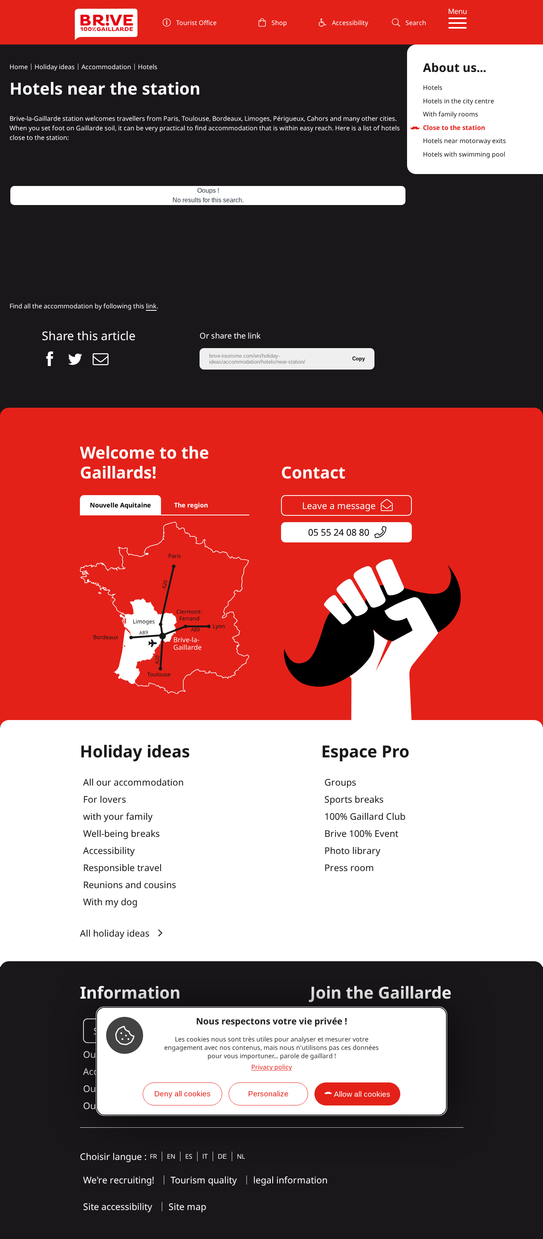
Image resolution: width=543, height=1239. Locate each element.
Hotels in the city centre (458, 101)
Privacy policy (271, 1067)
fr (153, 1156)
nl (241, 1156)
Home (19, 66)
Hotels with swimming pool (464, 154)
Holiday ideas (55, 66)
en (171, 1156)
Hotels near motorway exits (464, 141)
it (205, 1156)
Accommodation (106, 66)
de (222, 1156)
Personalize (268, 1094)
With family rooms (450, 114)
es (188, 1156)
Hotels (147, 66)
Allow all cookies (362, 1094)
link (151, 306)
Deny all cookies (182, 1094)
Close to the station (454, 128)
